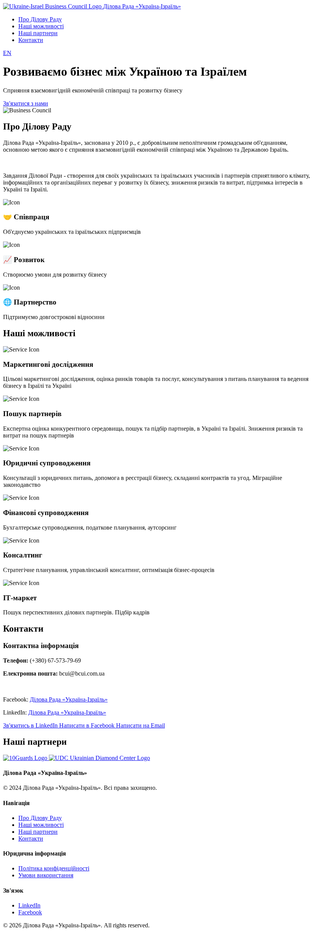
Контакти (30, 40)
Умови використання (45, 875)
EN (7, 53)
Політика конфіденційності (53, 868)
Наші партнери (38, 33)
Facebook (30, 912)
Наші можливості (41, 26)
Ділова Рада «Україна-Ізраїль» (69, 699)
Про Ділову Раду (40, 19)
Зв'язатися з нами (25, 103)
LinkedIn (29, 905)
